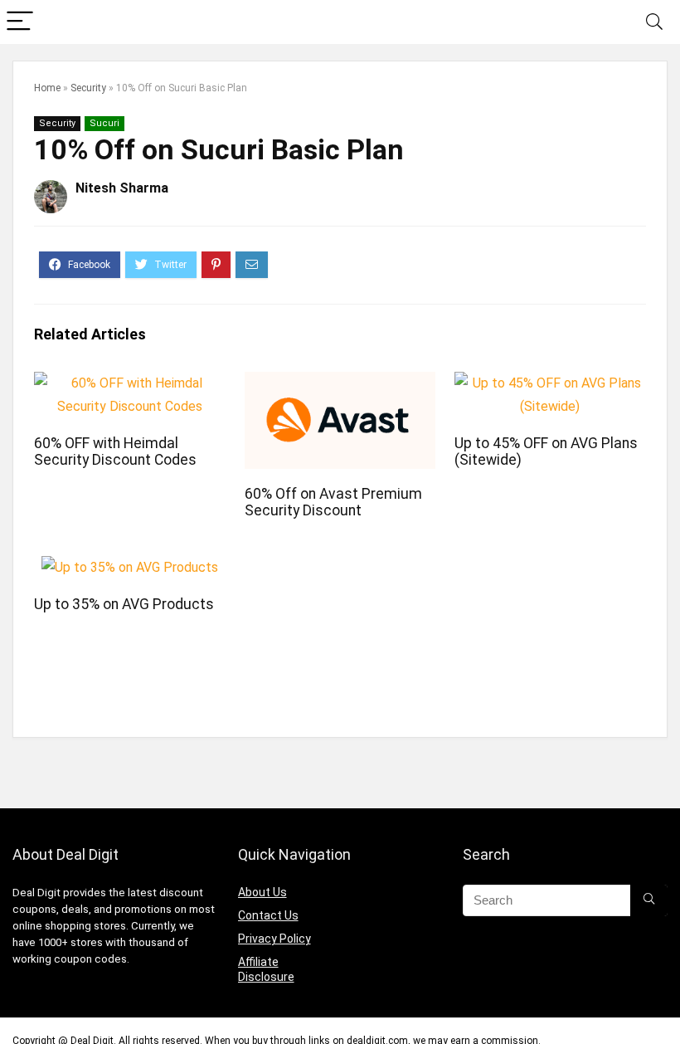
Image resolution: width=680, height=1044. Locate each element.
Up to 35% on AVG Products (124, 604)
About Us (262, 892)
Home (47, 88)
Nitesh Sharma (121, 188)
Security (88, 88)
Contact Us (268, 915)
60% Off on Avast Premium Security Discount (333, 502)
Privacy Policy (274, 938)
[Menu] (20, 22)
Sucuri (104, 123)
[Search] (654, 22)
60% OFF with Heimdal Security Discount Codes (115, 451)
